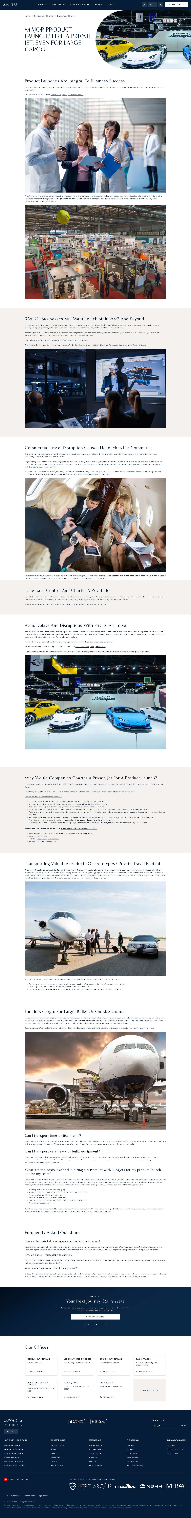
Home (28, 16)
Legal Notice (43, 1496)
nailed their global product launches (67, 95)
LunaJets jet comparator (82, 833)
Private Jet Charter (43, 16)
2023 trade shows (70, 340)
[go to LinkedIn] (21, 1425)
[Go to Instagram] (5, 1425)
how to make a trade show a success (117, 652)
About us (42, 5)
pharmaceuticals (37, 87)
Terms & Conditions (12, 1496)
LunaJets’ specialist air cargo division (49, 1028)
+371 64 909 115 (109, 1397)
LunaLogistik (81, 1200)
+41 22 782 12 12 (95, 1324)
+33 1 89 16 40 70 (145, 1371)
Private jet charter (79, 5)
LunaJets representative (48, 839)
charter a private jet (79, 599)
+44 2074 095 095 (73, 1371)
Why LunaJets (58, 5)
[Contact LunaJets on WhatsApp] (161, 4)
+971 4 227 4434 (36, 1397)
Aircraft (111, 5)
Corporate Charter (66, 16)
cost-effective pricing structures (90, 647)
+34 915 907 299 (72, 1397)
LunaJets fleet (102, 604)
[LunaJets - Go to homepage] (10, 4)
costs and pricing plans (46, 841)
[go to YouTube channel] (13, 1425)
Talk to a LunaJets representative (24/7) (43, 797)
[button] (152, 4)
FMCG (74, 87)
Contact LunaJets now (39, 1203)
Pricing (98, 5)
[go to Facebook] (9, 1425)
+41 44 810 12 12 (109, 1371)
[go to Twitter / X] (17, 1425)
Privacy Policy (29, 1496)
